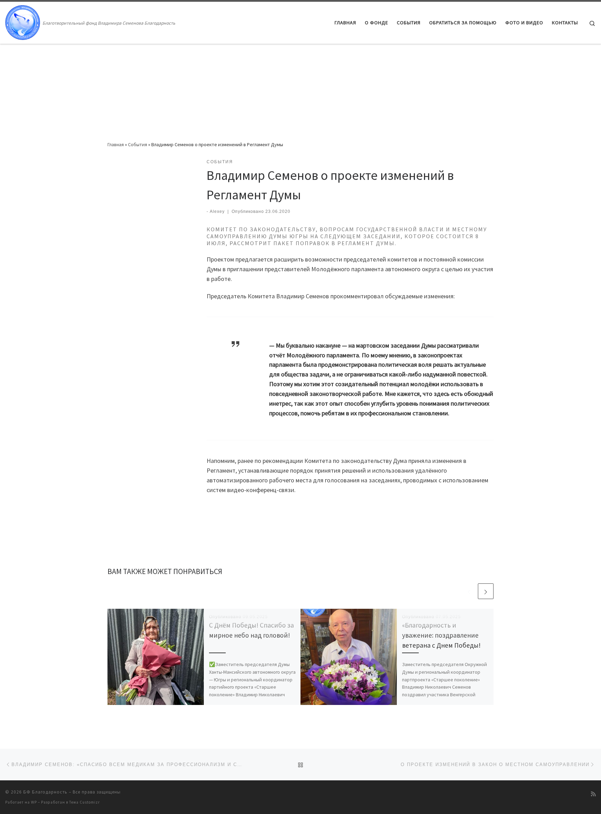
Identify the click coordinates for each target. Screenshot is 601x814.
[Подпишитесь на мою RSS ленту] (593, 794)
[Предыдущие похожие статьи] (469, 591)
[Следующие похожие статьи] (486, 591)
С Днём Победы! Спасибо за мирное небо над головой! (251, 635)
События (137, 144)
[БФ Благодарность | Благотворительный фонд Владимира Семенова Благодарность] (22, 21)
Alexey (217, 211)
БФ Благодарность (45, 792)
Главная (115, 144)
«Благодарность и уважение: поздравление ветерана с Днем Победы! (441, 635)
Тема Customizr (84, 802)
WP (34, 802)
